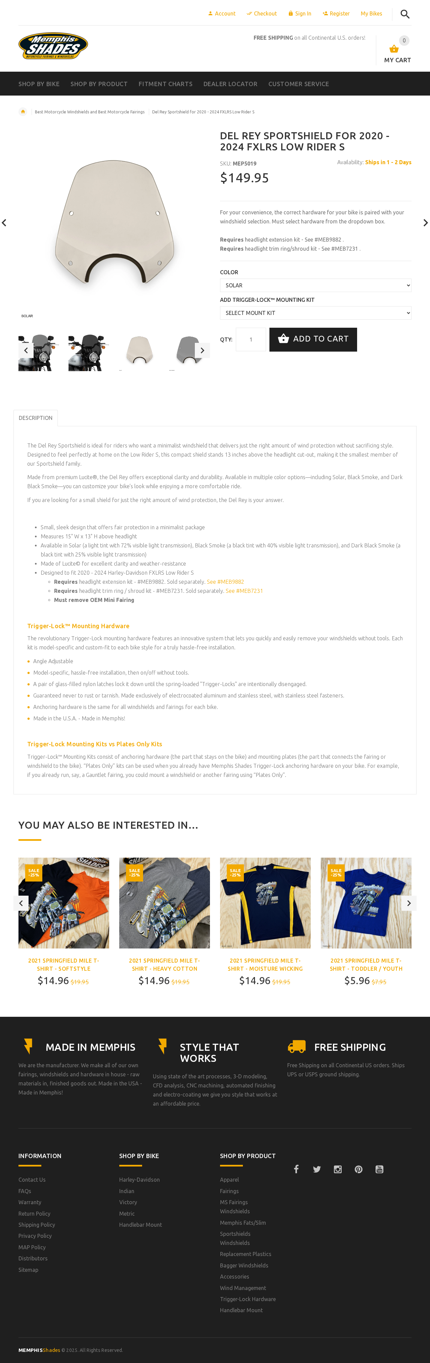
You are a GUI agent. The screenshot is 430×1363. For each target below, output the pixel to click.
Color (229, 272)
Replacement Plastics (245, 1254)
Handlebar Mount (140, 1225)
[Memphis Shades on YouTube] (379, 1169)
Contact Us (32, 1180)
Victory (128, 1202)
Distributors (33, 1258)
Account (225, 13)
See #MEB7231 (340, 249)
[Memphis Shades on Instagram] (337, 1169)
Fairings (229, 1191)
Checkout (265, 13)
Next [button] (202, 350)
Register (340, 13)
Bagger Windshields (244, 1265)
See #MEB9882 (324, 240)
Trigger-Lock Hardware (248, 1299)
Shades (39, 1350)
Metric (127, 1214)
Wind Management (243, 1288)
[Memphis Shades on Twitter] (317, 1169)
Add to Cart (320, 339)
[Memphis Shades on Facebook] (296, 1169)
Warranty (29, 1202)
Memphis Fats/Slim (243, 1223)
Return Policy (34, 1214)
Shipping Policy (36, 1225)
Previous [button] (26, 350)
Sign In (303, 13)
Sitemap (28, 1270)
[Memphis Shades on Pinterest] (358, 1169)
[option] (39, 350)
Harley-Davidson (139, 1180)
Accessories (234, 1277)
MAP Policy (32, 1247)
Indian (126, 1191)
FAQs (24, 1191)
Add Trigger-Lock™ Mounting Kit (267, 300)
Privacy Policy (35, 1236)
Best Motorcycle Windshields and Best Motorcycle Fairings (89, 112)
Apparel (229, 1180)
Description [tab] (35, 418)
